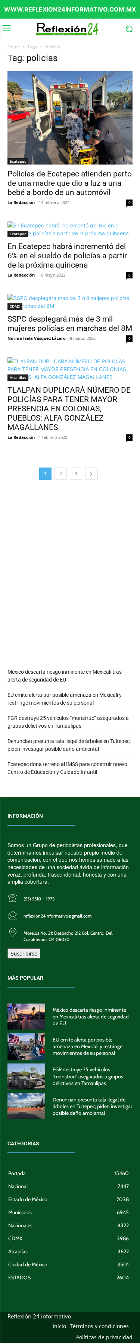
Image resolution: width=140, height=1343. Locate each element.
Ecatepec (18, 161)
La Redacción (21, 202)
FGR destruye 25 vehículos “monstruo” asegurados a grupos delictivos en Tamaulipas (68, 722)
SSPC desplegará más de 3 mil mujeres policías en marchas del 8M (69, 324)
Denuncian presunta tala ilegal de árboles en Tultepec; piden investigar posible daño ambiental (69, 745)
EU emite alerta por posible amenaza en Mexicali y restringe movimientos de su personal (64, 699)
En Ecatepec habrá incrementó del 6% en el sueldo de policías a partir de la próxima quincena (67, 255)
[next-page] (91, 474)
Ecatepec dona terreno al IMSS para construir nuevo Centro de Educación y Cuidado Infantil (67, 768)
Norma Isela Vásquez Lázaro (36, 338)
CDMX (15, 306)
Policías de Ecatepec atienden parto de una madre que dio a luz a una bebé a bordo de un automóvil (69, 183)
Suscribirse (23, 953)
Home (13, 47)
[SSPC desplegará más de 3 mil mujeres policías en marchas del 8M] (70, 302)
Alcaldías (18, 377)
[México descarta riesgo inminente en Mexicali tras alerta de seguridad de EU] (26, 1017)
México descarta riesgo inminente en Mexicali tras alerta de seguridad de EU (64, 676)
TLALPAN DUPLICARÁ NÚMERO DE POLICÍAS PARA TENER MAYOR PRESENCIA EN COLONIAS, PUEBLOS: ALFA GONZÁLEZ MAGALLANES (69, 409)
